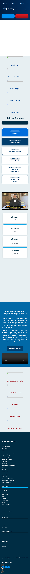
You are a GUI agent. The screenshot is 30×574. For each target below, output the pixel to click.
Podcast (4, 506)
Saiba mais (15, 348)
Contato (4, 467)
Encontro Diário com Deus (8, 480)
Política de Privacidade (7, 562)
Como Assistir (5, 494)
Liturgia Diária (5, 471)
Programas (4, 492)
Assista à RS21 (5, 469)
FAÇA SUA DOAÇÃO (23, 16)
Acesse (3, 522)
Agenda (3, 502)
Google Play (4, 527)
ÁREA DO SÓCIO (8, 15)
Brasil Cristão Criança (7, 457)
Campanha (4, 463)
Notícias (4, 450)
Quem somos (5, 448)
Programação (5, 500)
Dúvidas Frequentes (6, 482)
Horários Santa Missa (7, 452)
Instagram (4, 509)
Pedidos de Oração (6, 476)
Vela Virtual (4, 473)
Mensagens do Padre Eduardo (9, 465)
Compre (3, 536)
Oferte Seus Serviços (7, 459)
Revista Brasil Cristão (7, 455)
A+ (2, 565)
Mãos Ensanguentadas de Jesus (9, 453)
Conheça (4, 546)
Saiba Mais (4, 523)
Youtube (4, 498)
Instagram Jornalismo (7, 511)
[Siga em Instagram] (5, 567)
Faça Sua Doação (6, 446)
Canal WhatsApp (6, 504)
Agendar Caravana (6, 474)
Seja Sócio (4, 461)
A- (2, 571)
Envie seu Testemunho (7, 478)
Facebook (4, 508)
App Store (4, 525)
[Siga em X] (8, 567)
